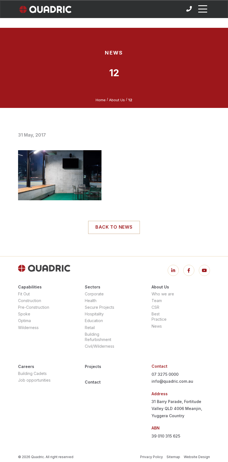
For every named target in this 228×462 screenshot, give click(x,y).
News (157, 326)
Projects (93, 366)
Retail (90, 327)
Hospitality (94, 314)
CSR (155, 307)
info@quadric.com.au (172, 381)
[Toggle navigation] (202, 9)
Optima (24, 320)
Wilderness (28, 327)
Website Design (197, 457)
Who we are (163, 293)
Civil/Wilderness (99, 346)
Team (157, 300)
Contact (93, 382)
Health (90, 300)
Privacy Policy (151, 457)
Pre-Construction (33, 307)
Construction (29, 300)
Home (101, 100)
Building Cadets (32, 373)
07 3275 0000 (165, 374)
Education (94, 320)
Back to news (114, 227)
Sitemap (173, 457)
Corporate (94, 293)
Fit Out (24, 293)
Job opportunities (34, 380)
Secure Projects (99, 307)
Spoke (24, 314)
